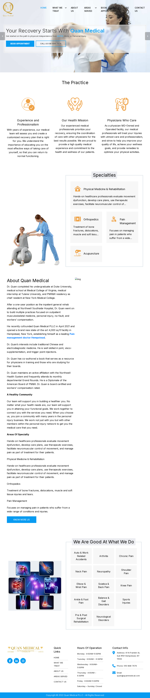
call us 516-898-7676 (50, 44)
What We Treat (57, 9)
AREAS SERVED (60, 676)
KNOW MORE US (21, 519)
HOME (56, 657)
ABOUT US (74, 9)
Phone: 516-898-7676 (127, 666)
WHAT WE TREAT (58, 664)
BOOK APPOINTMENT (108, 9)
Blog (126, 7)
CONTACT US (140, 9)
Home (43, 7)
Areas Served (88, 9)
